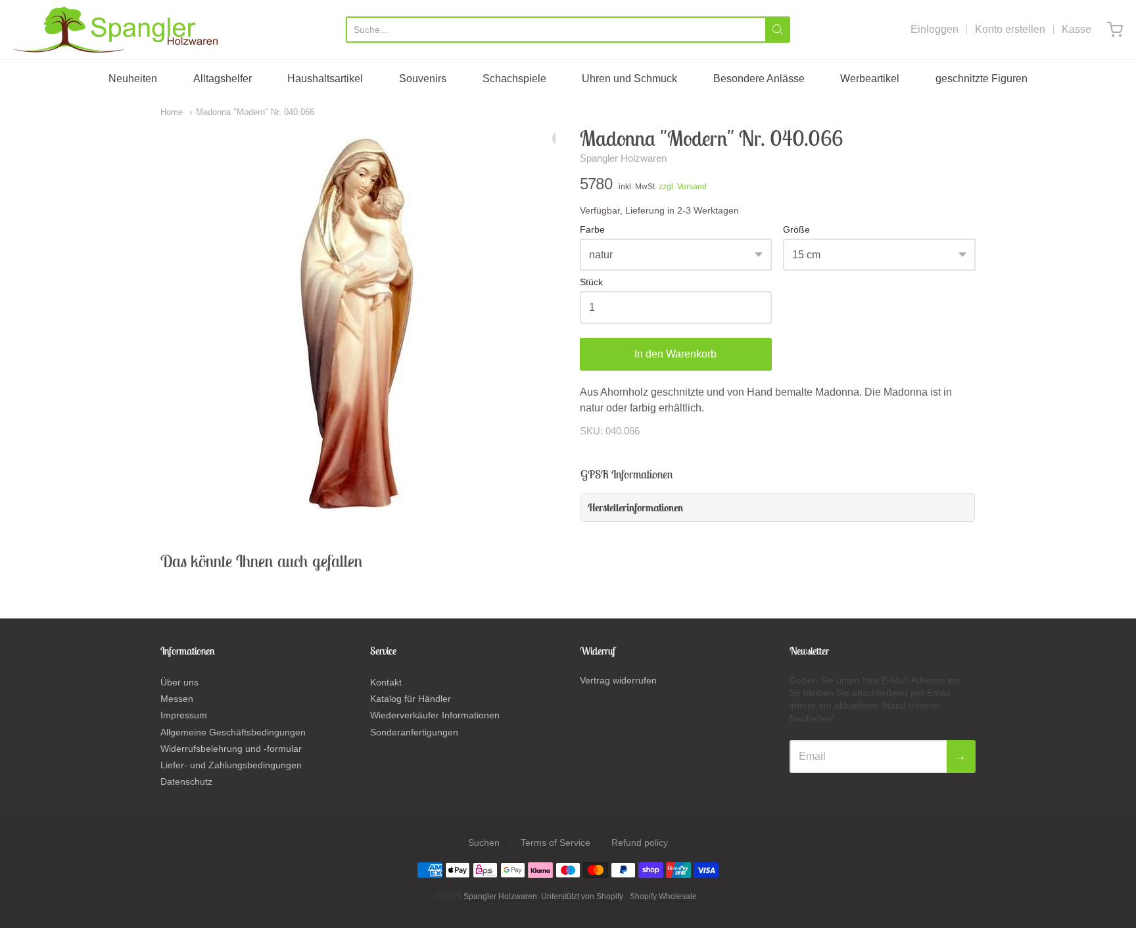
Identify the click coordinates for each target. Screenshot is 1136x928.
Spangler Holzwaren (623, 158)
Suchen (484, 842)
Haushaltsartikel (325, 78)
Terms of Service (555, 842)
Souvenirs (422, 78)
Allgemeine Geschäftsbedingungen (233, 732)
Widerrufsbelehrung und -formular (231, 748)
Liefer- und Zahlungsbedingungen (231, 765)
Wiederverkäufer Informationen (435, 715)
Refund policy (639, 842)
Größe (796, 230)
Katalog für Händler (410, 698)
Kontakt (386, 682)
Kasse (1076, 29)
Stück (591, 282)
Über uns (179, 682)
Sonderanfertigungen (414, 732)
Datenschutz (186, 781)
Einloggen (934, 29)
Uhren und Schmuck (629, 78)
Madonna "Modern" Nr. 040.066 (255, 112)
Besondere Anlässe (759, 78)
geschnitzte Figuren (981, 78)
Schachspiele (514, 78)
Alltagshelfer (222, 78)
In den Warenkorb (675, 354)
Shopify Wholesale (663, 896)
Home (171, 112)
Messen (176, 698)
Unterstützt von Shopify (582, 896)
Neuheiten (132, 78)
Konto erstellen (1010, 29)
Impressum (183, 715)
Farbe (592, 230)
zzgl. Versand (683, 186)
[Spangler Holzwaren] (115, 30)
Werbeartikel (869, 78)
